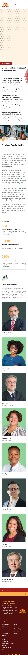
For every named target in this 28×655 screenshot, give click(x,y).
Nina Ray (4, 474)
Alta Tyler (5, 544)
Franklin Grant (6, 333)
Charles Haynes (6, 509)
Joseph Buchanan (7, 579)
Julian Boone (6, 403)
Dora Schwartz (6, 438)
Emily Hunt (5, 368)
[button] (25, 4)
